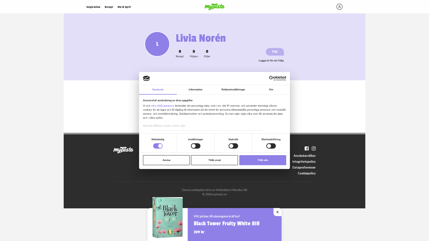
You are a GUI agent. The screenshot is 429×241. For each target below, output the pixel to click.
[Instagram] (314, 148)
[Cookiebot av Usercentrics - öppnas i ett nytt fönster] (271, 78)
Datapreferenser (304, 167)
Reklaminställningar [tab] (233, 89)
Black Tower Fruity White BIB (227, 223)
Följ (275, 52)
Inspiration (93, 7)
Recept (109, 7)
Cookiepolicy (307, 173)
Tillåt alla (263, 160)
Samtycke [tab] (158, 89)
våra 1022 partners (162, 105)
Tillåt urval (214, 160)
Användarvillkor (305, 155)
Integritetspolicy (304, 161)
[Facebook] (307, 148)
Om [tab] (271, 89)
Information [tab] (195, 89)
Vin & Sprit (124, 7)
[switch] (195, 146)
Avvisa (166, 160)
